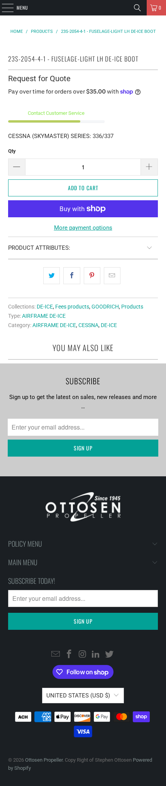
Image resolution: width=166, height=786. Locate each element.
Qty (12, 151)
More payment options (83, 227)
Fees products (72, 306)
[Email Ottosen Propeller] (56, 655)
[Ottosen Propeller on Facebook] (69, 655)
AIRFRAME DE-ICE (44, 316)
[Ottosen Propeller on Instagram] (82, 655)
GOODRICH (105, 306)
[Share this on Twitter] (51, 275)
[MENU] (3, 7)
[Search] (137, 7)
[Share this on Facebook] (71, 275)
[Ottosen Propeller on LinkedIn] (96, 655)
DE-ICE (45, 306)
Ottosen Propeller (44, 760)
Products (132, 306)
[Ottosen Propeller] (83, 7)
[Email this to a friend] (112, 275)
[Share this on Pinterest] (92, 275)
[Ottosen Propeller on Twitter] (109, 655)
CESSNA (88, 325)
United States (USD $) (78, 695)
